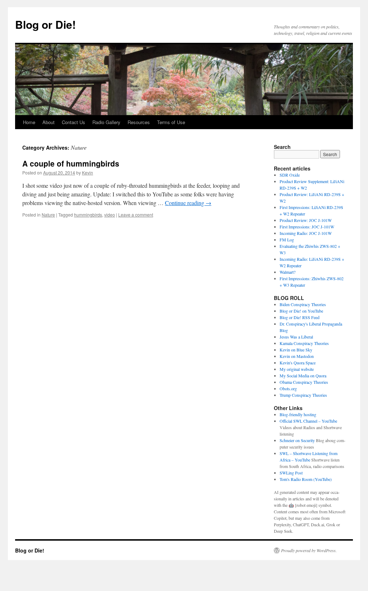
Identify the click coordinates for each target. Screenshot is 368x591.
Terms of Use (171, 122)
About (48, 122)
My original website (297, 369)
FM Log (287, 239)
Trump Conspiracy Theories (303, 395)
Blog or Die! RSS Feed (299, 317)
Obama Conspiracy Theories (304, 382)
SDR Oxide (290, 175)
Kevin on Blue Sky (296, 350)
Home (29, 122)
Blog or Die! (45, 24)
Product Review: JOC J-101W (306, 220)
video (109, 215)
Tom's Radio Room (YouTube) (306, 479)
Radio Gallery (106, 122)
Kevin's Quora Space (298, 362)
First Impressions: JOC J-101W (307, 226)
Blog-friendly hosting (298, 414)
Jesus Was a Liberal (296, 337)
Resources (139, 122)
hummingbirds (88, 215)
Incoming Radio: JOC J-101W (306, 233)
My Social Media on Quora (303, 375)
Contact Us (73, 122)
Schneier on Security (297, 440)
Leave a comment (135, 215)
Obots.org (288, 388)
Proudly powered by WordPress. (309, 550)
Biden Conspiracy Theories (303, 304)
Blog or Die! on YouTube (301, 311)
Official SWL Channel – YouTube (308, 421)
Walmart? (287, 272)
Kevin (87, 172)
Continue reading (188, 202)
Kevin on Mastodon (297, 356)
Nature (48, 215)
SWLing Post (291, 473)
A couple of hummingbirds (70, 163)
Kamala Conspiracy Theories (304, 343)
